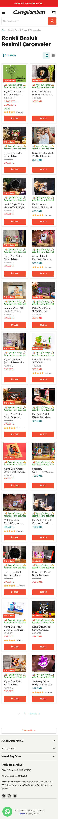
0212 (24, 770)
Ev (3, 30)
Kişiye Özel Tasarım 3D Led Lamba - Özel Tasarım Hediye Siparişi (14, 96)
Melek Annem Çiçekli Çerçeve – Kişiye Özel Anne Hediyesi (13, 525)
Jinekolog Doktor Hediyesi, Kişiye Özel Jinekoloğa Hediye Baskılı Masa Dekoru (43, 686)
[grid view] (46, 55)
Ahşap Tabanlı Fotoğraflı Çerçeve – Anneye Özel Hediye (43, 259)
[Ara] (52, 21)
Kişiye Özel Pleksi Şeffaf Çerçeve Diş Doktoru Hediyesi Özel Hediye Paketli (14, 631)
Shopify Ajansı (32, 813)
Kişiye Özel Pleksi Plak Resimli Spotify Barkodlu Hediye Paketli (42, 96)
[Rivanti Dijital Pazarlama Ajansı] (22, 813)
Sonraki (33, 713)
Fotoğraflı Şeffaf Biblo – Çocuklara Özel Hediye (41, 417)
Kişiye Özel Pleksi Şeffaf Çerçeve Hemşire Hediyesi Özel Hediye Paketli (14, 419)
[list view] (53, 55)
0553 (20, 776)
